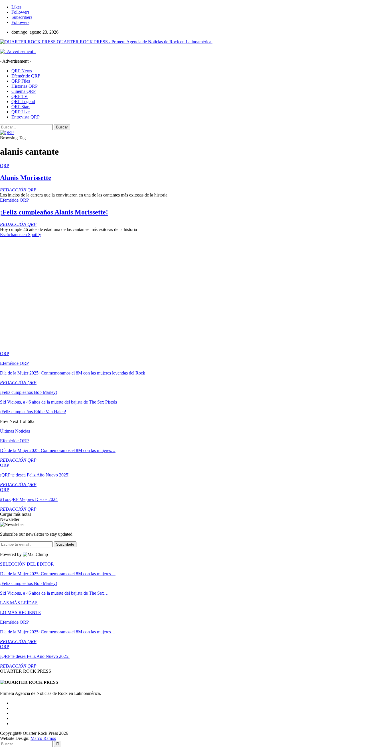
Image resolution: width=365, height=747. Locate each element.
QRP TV (19, 96)
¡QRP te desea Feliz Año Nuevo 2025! (35, 474)
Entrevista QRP (25, 116)
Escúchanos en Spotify (20, 234)
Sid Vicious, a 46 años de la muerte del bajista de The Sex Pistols (58, 402)
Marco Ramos (43, 738)
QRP (4, 165)
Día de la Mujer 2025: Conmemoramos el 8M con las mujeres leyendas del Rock (72, 373)
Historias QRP (24, 86)
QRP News (21, 70)
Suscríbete (65, 544)
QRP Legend (23, 101)
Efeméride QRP (25, 75)
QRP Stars (20, 106)
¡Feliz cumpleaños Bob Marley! (28, 392)
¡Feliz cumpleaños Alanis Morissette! (54, 212)
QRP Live (20, 111)
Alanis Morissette (25, 177)
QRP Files (20, 81)
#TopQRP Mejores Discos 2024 (29, 499)
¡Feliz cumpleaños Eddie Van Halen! (33, 411)
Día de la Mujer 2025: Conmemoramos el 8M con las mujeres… (57, 450)
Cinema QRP (23, 91)
